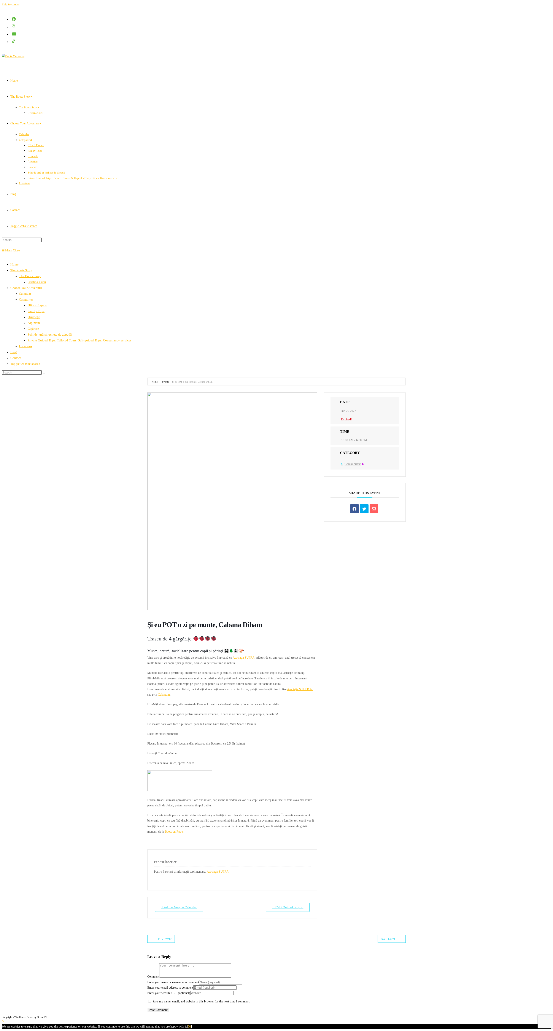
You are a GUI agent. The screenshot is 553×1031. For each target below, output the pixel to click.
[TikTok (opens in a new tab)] (13, 41)
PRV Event (165, 939)
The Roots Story (21, 270)
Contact (15, 358)
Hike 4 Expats (37, 305)
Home (14, 264)
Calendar (25, 293)
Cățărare (33, 328)
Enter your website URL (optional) (168, 993)
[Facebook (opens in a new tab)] (14, 19)
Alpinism (34, 323)
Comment (153, 976)
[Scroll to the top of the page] (3, 1021)
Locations (25, 346)
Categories (26, 299)
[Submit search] (44, 373)
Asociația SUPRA (243, 657)
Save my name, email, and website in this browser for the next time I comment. (201, 1001)
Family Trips (36, 311)
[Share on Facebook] (354, 508)
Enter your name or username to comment (173, 982)
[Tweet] (364, 508)
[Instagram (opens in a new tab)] (13, 26)
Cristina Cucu (37, 282)
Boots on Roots (174, 831)
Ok (189, 1026)
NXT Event (388, 939)
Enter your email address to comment (170, 987)
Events (165, 381)
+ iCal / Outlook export (287, 907)
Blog (13, 352)
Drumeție (34, 317)
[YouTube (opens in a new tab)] (14, 34)
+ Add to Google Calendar (179, 907)
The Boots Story (30, 276)
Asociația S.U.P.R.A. (300, 689)
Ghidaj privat (353, 464)
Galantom (164, 694)
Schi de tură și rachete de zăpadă (50, 334)
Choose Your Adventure (26, 288)
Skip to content (11, 4)
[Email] (374, 508)
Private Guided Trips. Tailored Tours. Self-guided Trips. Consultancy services (80, 340)
